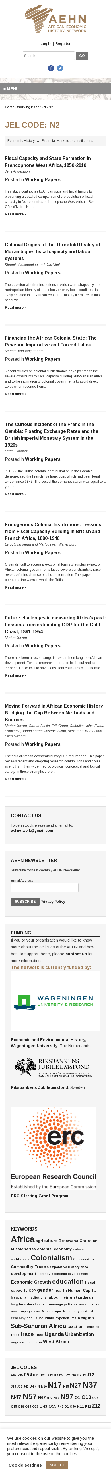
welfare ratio (32, 1342)
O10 (86, 1397)
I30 (73, 1375)
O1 (77, 1397)
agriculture (46, 1241)
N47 (16, 1397)
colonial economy (54, 1249)
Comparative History (63, 1267)
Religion (86, 1318)
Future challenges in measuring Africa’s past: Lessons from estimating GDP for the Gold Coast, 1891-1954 (55, 624)
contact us (76, 954)
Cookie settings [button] (25, 1465)
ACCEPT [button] (57, 1465)
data (84, 1267)
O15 (14, 1406)
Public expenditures (61, 1318)
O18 (21, 1406)
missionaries (89, 1304)
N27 (75, 1385)
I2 (47, 1375)
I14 (56, 1375)
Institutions (37, 1297)
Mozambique (52, 1311)
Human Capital (82, 1290)
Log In (45, 44)
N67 (42, 1397)
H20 (42, 1375)
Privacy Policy (52, 902)
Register (63, 44)
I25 (67, 1375)
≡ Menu (11, 88)
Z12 (96, 1405)
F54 (28, 1374)
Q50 (73, 1406)
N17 (55, 1385)
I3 (51, 1375)
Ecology (44, 1273)
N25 (66, 1386)
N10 (44, 1386)
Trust (39, 1334)
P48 (60, 1406)
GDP (32, 1290)
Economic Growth (31, 1282)
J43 (25, 1386)
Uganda (54, 1334)
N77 (49, 1398)
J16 (19, 1386)
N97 (66, 1396)
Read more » (15, 214)
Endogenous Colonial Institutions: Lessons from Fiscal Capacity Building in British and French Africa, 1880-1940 (53, 531)
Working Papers (43, 179)
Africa (22, 1239)
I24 (61, 1375)
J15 (13, 1386)
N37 (89, 1384)
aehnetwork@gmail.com (32, 831)
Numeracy (71, 1311)
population (35, 1318)
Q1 (66, 1406)
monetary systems (26, 1311)
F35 (20, 1375)
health (60, 1290)
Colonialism (51, 1258)
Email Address (22, 881)
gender (45, 1290)
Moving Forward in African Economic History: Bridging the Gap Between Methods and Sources (55, 713)
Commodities (83, 1259)
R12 (88, 1406)
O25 (28, 1406)
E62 (13, 1375)
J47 (33, 1386)
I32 (79, 1375)
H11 (35, 1375)
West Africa (56, 1341)
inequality (18, 1297)
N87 (56, 1398)
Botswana (68, 1241)
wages (16, 1342)
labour (54, 1297)
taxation (75, 1326)
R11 (80, 1406)
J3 (84, 1375)
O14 (95, 1398)
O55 (52, 1406)
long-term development (29, 1304)
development (23, 1273)
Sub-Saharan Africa (38, 1325)
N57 (30, 1396)
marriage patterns (63, 1304)
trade (27, 1334)
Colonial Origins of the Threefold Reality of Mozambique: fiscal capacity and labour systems (52, 251)
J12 (90, 1374)
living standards (77, 1297)
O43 (43, 1406)
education (68, 1281)
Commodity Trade (28, 1267)
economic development (70, 1273)
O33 (35, 1406)
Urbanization (79, 1334)
